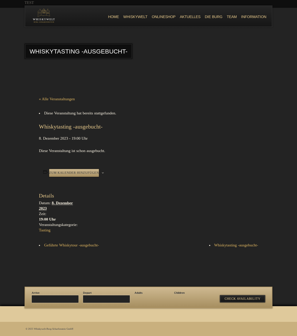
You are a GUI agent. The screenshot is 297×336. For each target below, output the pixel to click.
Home (113, 17)
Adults (139, 293)
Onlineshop (163, 17)
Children (179, 293)
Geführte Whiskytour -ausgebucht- (71, 245)
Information (253, 17)
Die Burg (213, 17)
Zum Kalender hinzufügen (74, 172)
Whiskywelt (135, 17)
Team (232, 17)
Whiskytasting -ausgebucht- (236, 245)
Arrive (36, 293)
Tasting (44, 230)
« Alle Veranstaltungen (57, 99)
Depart (87, 293)
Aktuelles (190, 17)
